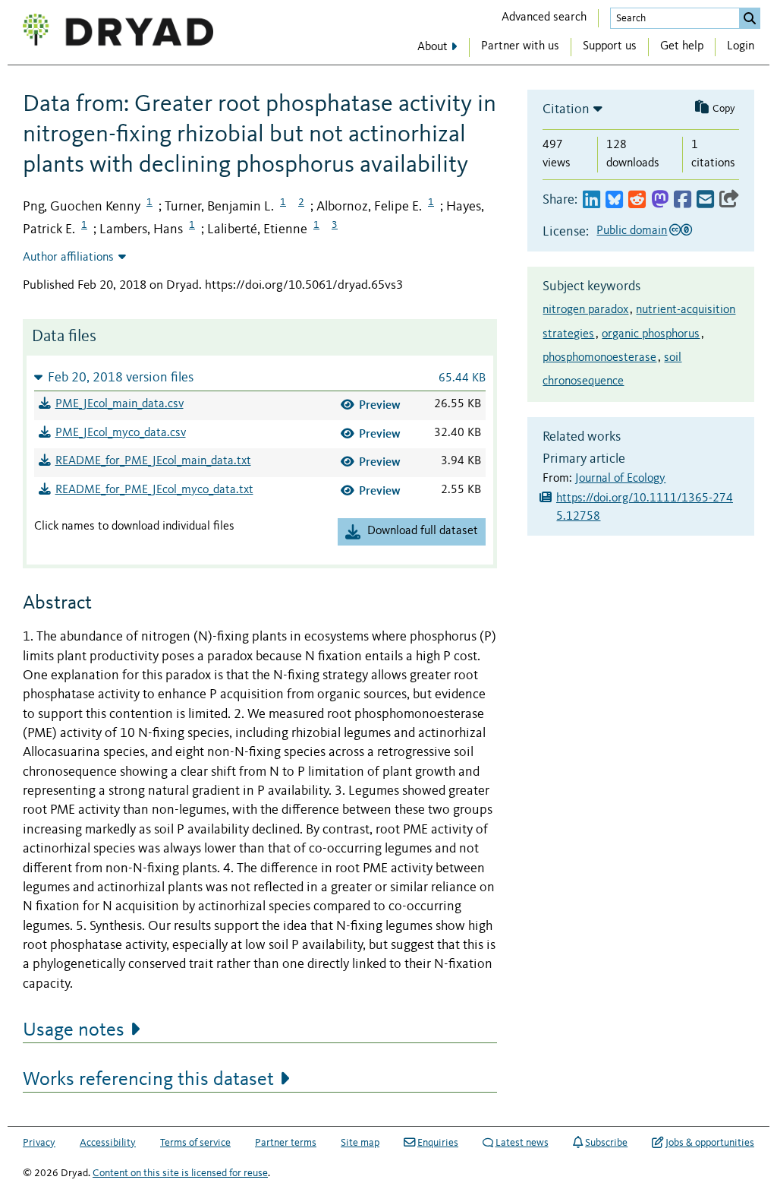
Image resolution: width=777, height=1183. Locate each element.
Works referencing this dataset (148, 1080)
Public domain (631, 231)
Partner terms (285, 1142)
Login (740, 46)
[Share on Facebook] (682, 200)
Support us (610, 46)
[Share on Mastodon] (659, 200)
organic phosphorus (651, 334)
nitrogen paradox (585, 310)
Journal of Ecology (620, 479)
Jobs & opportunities (709, 1142)
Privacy (39, 1142)
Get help (681, 46)
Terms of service (195, 1142)
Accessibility (108, 1142)
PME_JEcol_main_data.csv (119, 404)
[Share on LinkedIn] (591, 200)
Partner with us (520, 46)
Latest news (522, 1142)
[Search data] (749, 18)
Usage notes (73, 1030)
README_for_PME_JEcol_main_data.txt (153, 461)
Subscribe (606, 1142)
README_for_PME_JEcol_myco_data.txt (154, 490)
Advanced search (544, 17)
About (432, 47)
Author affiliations (68, 257)
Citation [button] (566, 109)
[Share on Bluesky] (614, 200)
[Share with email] (705, 200)
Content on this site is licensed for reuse (180, 1173)
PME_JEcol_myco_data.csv (120, 433)
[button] (260, 377)
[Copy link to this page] (729, 200)
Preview (380, 404)
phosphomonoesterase (599, 358)
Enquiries (437, 1142)
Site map (360, 1142)
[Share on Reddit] (637, 200)
